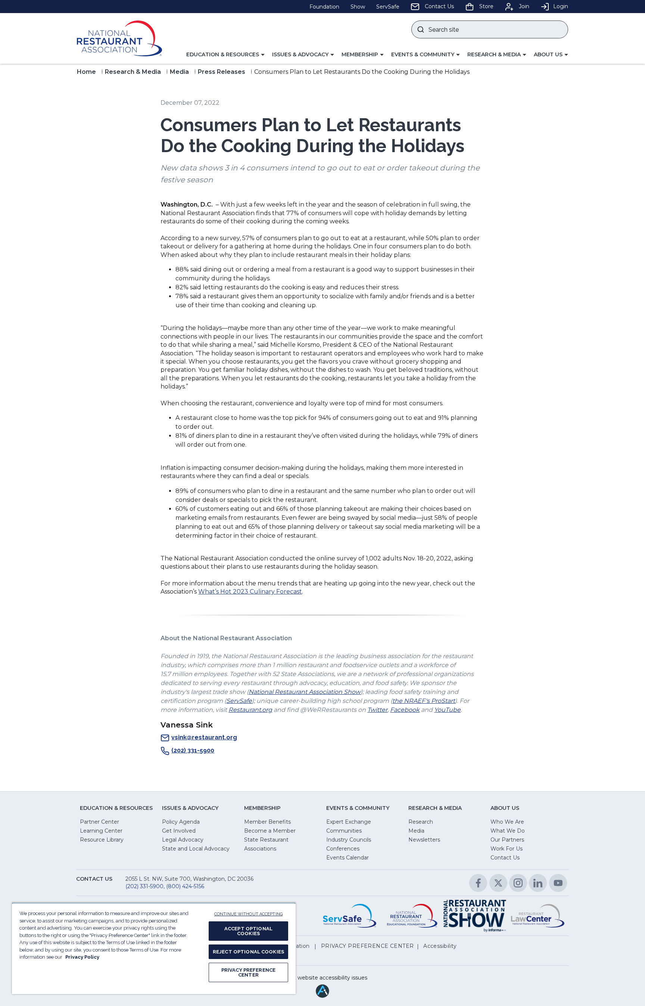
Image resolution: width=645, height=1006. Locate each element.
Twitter (377, 709)
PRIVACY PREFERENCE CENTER (248, 972)
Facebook (405, 709)
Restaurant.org (250, 709)
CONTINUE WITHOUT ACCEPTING (248, 914)
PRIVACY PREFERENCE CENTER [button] (367, 946)
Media (179, 71)
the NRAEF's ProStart (423, 700)
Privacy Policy (82, 957)
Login (560, 6)
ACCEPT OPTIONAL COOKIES (248, 931)
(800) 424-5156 (185, 886)
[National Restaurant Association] (119, 38)
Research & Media (133, 71)
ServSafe (239, 700)
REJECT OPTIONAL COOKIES (248, 952)
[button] (225, 55)
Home (86, 71)
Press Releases (221, 71)
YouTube (447, 709)
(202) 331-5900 (192, 750)
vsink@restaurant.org (204, 737)
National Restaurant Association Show (305, 691)
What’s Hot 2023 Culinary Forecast (250, 591)
